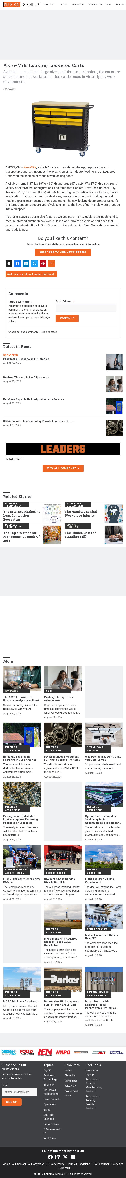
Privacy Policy (56, 1164)
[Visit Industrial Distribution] (81, 1052)
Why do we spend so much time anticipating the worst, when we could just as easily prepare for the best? (61, 709)
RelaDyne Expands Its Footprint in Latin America (33, 399)
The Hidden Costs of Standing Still (80, 535)
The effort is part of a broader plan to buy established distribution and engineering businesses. (102, 831)
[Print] (9, 263)
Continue (67, 318)
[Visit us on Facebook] (50, 1156)
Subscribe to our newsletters (63, 252)
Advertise (38, 1164)
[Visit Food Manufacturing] (27, 1052)
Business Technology (13, 504)
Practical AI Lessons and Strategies (26, 359)
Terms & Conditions (79, 1164)
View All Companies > (63, 468)
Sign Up (11, 1101)
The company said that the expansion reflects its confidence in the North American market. (100, 1016)
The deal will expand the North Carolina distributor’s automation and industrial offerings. (103, 890)
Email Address (65, 301)
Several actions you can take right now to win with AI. (20, 707)
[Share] (17, 263)
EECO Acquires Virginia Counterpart (100, 881)
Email (5, 1085)
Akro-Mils (30, 167)
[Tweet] (34, 263)
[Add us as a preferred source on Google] (51, 263)
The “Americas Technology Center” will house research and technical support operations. (22, 890)
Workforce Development (76, 504)
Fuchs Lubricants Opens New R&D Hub (21, 881)
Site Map (65, 1167)
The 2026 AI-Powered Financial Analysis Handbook (21, 699)
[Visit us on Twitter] (65, 1156)
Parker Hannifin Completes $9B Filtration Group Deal (61, 1003)
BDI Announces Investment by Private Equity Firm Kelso (38, 421)
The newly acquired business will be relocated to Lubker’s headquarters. (20, 831)
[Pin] (43, 263)
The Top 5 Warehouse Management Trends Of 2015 (21, 537)
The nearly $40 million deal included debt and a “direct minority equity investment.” (60, 953)
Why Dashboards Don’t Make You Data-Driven (103, 758)
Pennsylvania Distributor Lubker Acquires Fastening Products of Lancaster (20, 819)
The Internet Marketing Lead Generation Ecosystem (22, 515)
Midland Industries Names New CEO (101, 937)
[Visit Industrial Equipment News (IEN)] (45, 1052)
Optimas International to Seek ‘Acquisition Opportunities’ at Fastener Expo (102, 820)
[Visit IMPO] (63, 1052)
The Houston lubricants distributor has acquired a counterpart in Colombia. (18, 768)
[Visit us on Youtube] (73, 1156)
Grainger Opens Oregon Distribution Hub (59, 881)
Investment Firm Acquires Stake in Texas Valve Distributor (60, 942)
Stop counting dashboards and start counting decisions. (103, 766)
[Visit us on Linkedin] (57, 1156)
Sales (49, 691)
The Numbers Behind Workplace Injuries (81, 513)
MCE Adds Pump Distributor (21, 1001)
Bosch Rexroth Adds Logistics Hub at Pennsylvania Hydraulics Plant (100, 1005)
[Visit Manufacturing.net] (99, 1052)
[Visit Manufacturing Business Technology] (117, 1052)
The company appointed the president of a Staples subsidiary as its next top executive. (101, 947)
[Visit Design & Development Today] (9, 1052)
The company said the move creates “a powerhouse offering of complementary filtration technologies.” (63, 1013)
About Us (8, 1164)
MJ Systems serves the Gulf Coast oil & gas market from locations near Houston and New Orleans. (20, 1010)
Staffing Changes (97, 929)
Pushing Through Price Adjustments (26, 377)
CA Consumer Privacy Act (108, 1164)
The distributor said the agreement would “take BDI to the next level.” (61, 768)
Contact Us (23, 1164)
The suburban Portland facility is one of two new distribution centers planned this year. (62, 890)
